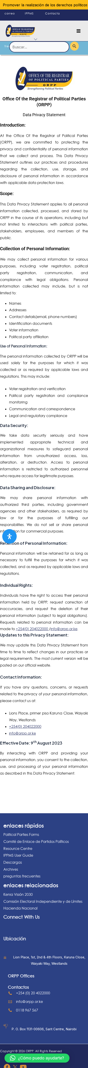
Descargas (12, 862)
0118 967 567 (27, 1010)
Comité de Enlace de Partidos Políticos (36, 841)
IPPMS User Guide (18, 855)
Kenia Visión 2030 (18, 894)
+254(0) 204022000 (32, 629)
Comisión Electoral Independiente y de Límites (42, 901)
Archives (10, 869)
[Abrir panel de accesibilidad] (9, 536)
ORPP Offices (21, 975)
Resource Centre (17, 848)
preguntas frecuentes (21, 876)
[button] (37, 1058)
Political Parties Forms (21, 834)
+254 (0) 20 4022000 (33, 993)
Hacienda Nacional (20, 908)
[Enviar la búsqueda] (74, 46)
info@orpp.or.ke (64, 629)
